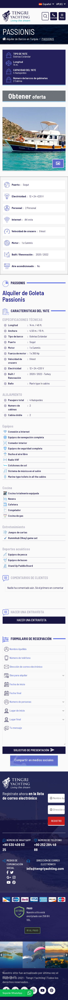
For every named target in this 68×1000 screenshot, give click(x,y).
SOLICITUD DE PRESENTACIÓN (32, 750)
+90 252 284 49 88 (45, 847)
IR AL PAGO (32, 930)
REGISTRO (56, 820)
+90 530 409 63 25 (13, 847)
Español (47, 3)
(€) (61, 3)
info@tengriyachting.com (45, 868)
